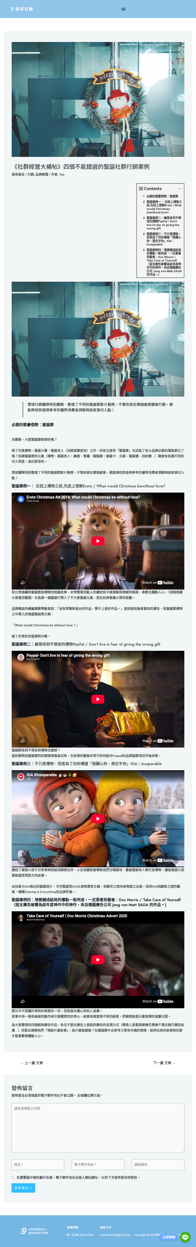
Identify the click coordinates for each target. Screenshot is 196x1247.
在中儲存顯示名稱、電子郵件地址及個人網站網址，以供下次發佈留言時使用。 (78, 1177)
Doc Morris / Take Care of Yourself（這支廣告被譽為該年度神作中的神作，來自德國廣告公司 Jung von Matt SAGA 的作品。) (96, 902)
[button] (123, 9)
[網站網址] (158, 1165)
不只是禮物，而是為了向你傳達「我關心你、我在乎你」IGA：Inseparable (98, 764)
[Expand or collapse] (179, 189)
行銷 (30, 174)
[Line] (185, 1237)
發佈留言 (18, 174)
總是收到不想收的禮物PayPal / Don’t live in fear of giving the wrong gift (97, 644)
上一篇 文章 (31, 1063)
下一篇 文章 (164, 1063)
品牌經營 (41, 174)
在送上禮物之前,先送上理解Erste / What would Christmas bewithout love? (100, 486)
